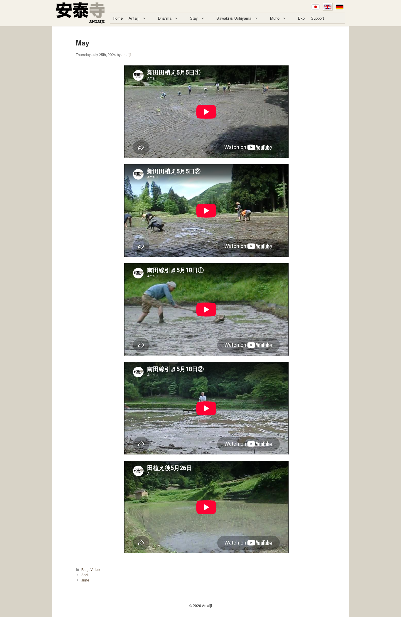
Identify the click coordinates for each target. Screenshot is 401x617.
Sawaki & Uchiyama (233, 18)
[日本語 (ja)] (316, 7)
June (85, 579)
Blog (85, 569)
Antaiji (134, 18)
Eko (301, 18)
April (85, 574)
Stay (194, 18)
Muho (275, 18)
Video (95, 569)
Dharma (164, 18)
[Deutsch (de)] (340, 7)
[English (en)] (328, 7)
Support (317, 18)
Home (118, 18)
